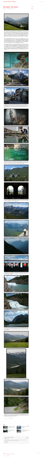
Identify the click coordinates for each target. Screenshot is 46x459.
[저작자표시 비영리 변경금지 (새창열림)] (12, 418)
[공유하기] (6, 418)
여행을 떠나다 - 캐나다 (5, 8)
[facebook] (3, 455)
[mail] (9, 455)
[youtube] (8, 455)
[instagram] (6, 455)
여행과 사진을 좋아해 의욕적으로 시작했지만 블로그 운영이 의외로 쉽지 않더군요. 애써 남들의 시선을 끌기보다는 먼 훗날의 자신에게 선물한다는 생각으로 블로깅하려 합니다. (15, 440)
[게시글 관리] (7, 418)
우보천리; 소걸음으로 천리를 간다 (9, 1)
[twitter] (4, 455)
